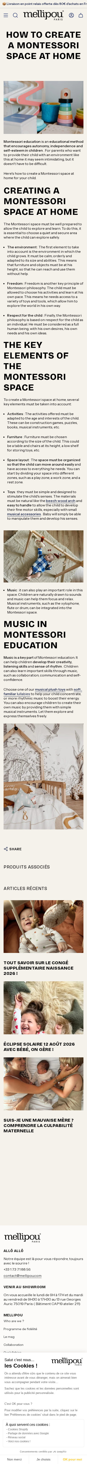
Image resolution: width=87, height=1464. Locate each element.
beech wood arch (60, 500)
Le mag (9, 1337)
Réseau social (16, 1437)
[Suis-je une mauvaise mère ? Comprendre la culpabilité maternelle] (43, 1083)
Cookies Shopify (18, 1429)
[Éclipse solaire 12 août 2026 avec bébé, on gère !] (43, 1007)
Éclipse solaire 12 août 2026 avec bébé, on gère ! (39, 1046)
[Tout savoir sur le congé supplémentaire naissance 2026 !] (43, 926)
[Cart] (80, 15)
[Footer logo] (22, 1238)
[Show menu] (5, 15)
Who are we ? (14, 1321)
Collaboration (13, 1345)
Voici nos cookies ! (19, 1441)
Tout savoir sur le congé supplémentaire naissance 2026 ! (38, 968)
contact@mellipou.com (22, 1275)
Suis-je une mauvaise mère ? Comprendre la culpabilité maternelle (39, 1125)
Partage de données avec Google (28, 1433)
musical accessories (24, 514)
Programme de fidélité (20, 1329)
